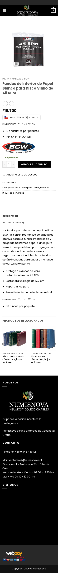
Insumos (44, 187)
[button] (4, 10)
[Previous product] (11, 103)
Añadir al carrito (34, 164)
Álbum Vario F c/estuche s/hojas (40, 358)
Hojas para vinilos (30, 187)
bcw (15, 192)
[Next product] (5, 103)
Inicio (5, 78)
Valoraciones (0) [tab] (13, 222)
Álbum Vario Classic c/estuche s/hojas (13, 358)
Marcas (16, 78)
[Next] (55, 350)
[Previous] (3, 350)
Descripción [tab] (10, 216)
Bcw (26, 78)
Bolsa (21, 192)
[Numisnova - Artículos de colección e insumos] (29, 10)
